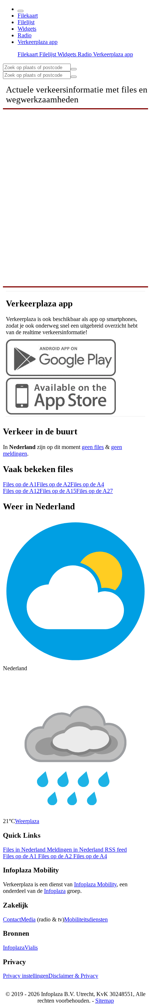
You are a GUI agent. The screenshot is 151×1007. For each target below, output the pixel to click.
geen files (93, 447)
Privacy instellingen (25, 976)
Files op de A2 (53, 484)
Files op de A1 (20, 484)
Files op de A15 (58, 491)
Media (28, 919)
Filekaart (28, 15)
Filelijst (26, 22)
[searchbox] (37, 67)
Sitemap (104, 1000)
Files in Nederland (25, 849)
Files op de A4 (87, 484)
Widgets (27, 29)
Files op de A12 (21, 491)
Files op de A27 (94, 491)
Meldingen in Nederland (76, 849)
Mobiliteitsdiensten (86, 919)
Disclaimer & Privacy (73, 976)
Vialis (31, 947)
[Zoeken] (74, 77)
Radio (25, 35)
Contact (12, 919)
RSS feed (116, 849)
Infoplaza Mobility (95, 884)
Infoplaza (55, 891)
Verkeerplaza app (38, 42)
